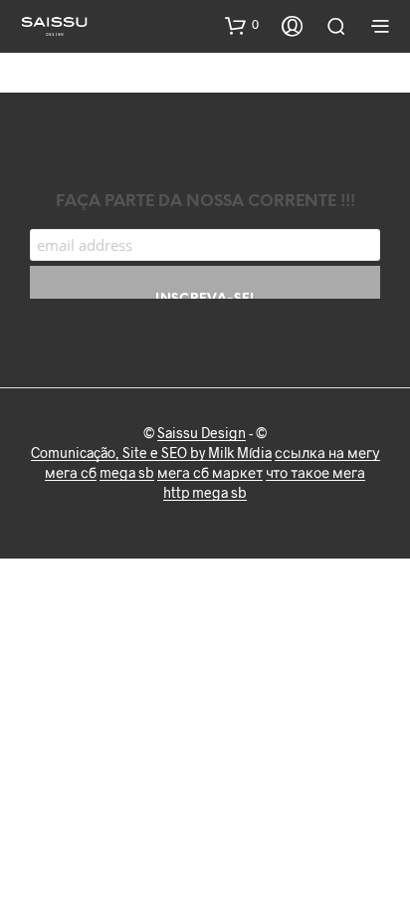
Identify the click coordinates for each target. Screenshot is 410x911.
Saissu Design (201, 433)
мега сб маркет (210, 473)
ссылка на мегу (327, 453)
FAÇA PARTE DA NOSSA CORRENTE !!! (205, 201)
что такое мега (315, 473)
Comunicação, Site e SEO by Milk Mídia (151, 453)
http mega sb (205, 493)
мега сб (71, 473)
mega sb (127, 473)
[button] (242, 25)
